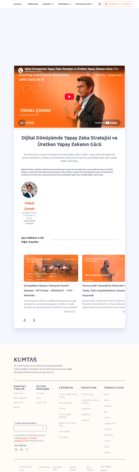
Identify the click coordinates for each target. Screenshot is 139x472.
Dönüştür (40, 393)
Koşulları (24, 438)
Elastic (106, 447)
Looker (107, 417)
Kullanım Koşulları (73, 468)
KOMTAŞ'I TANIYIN (20, 388)
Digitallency (86, 414)
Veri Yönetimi (64, 431)
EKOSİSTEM (89, 387)
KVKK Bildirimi (44, 467)
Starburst (108, 406)
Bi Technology (87, 394)
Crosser (107, 441)
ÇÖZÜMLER (66, 387)
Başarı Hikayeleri (20, 398)
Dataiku (107, 452)
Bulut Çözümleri (65, 403)
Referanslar (18, 402)
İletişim (17, 407)
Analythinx (85, 409)
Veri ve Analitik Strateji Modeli (68, 395)
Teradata (107, 429)
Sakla (38, 398)
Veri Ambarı (64, 437)
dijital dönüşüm (42, 388)
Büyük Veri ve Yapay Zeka (67, 424)
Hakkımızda (18, 393)
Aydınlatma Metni (57, 468)
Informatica (108, 435)
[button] (25, 321)
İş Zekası (62, 409)
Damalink (85, 420)
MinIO (106, 394)
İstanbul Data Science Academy (90, 401)
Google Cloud (110, 423)
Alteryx (107, 400)
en (100, 4)
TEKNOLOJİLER (114, 387)
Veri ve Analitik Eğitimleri (65, 415)
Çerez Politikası (90, 468)
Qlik (105, 412)
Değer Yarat (41, 402)
